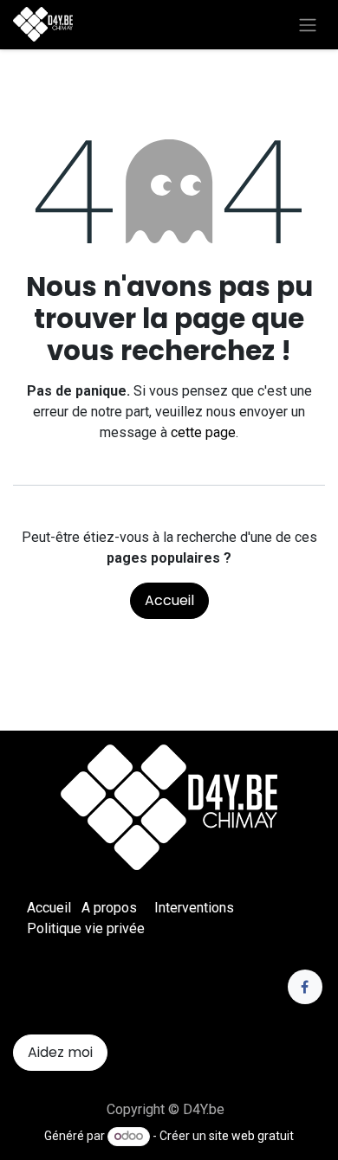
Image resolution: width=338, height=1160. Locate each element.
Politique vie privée (86, 928)
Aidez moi (60, 1052)
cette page (203, 432)
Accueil (169, 600)
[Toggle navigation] (307, 24)
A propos (109, 907)
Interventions (194, 907)
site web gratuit (251, 1136)
